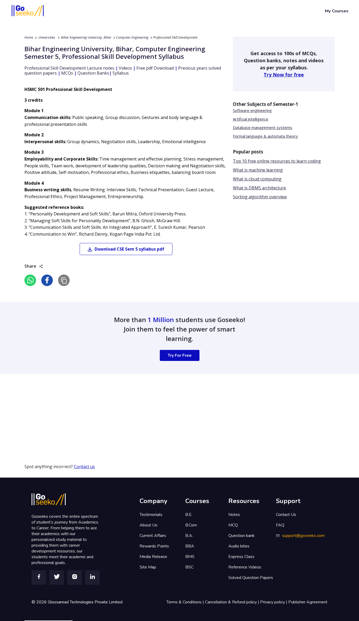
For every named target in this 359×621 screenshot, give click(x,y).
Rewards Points (154, 546)
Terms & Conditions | (185, 602)
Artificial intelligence (250, 119)
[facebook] (47, 280)
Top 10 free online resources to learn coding (277, 161)
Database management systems (262, 127)
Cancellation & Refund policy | (232, 602)
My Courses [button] (336, 11)
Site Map (148, 567)
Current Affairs (153, 536)
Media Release (153, 557)
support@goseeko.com (303, 536)
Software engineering (252, 110)
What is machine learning (258, 170)
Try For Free (180, 355)
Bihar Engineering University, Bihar (86, 37)
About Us (148, 525)
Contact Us (286, 515)
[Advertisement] (157, 411)
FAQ (280, 525)
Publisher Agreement (307, 602)
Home (28, 37)
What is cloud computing (257, 179)
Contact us (84, 466)
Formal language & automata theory (265, 136)
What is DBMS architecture (259, 188)
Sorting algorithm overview (260, 197)
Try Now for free (284, 74)
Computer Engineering (132, 37)
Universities (47, 37)
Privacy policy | (274, 602)
